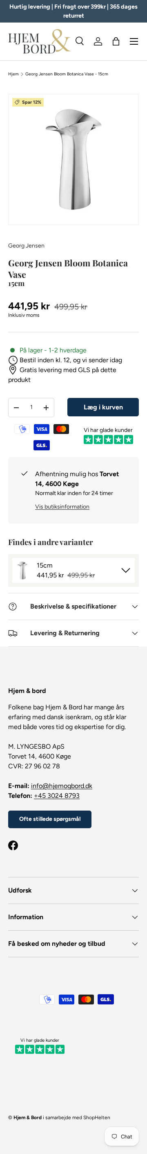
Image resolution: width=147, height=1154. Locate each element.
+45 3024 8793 (57, 796)
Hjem (13, 74)
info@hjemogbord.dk (61, 786)
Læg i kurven (103, 407)
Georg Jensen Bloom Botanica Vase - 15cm (66, 74)
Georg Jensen (26, 245)
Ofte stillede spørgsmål (49, 819)
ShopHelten (96, 1117)
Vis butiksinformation (62, 506)
